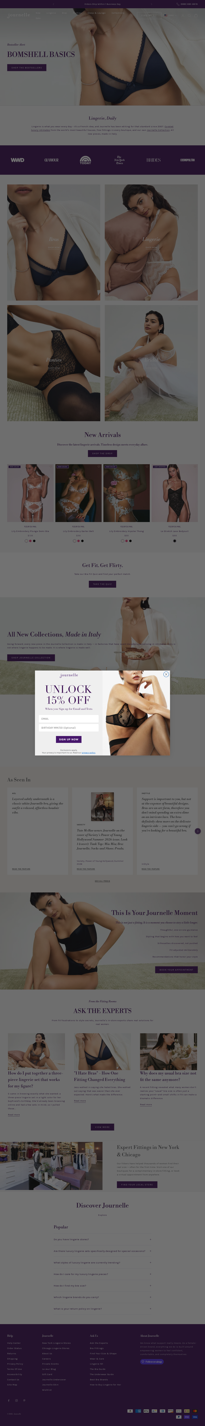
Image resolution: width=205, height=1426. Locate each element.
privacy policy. (89, 752)
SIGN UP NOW (68, 739)
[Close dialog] (166, 674)
